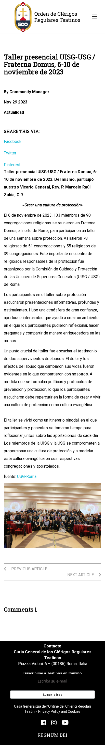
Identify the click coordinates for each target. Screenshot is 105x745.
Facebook (12, 141)
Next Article (81, 574)
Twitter (10, 153)
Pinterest (12, 164)
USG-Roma (26, 476)
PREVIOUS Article (28, 568)
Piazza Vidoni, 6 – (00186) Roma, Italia (52, 663)
